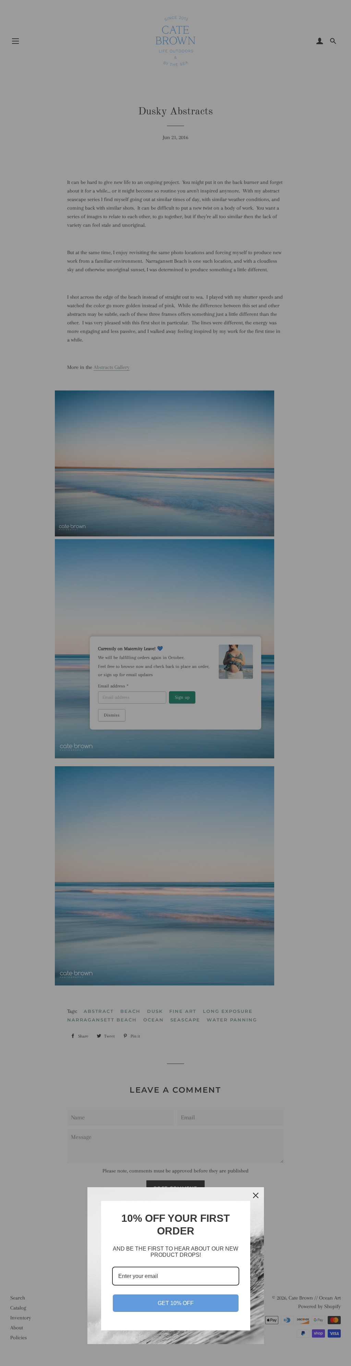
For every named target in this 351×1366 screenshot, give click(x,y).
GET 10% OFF (176, 1303)
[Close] (255, 1195)
